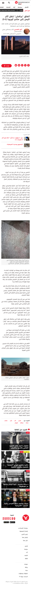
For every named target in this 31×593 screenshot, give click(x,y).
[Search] (9, 3)
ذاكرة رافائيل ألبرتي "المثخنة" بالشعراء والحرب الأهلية (17, 466)
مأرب (11, 420)
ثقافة (16, 429)
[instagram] (10, 518)
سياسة (20, 7)
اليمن (19, 420)
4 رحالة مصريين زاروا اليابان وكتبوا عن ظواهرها (15, 485)
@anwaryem (17, 31)
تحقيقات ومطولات (23, 573)
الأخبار (26, 7)
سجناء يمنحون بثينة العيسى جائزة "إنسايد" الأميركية (16, 505)
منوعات (26, 564)
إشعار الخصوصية (24, 531)
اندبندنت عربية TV (23, 577)
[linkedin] (7, 518)
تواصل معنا (25, 537)
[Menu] (3, 3)
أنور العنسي (18, 29)
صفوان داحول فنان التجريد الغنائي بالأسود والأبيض (18, 447)
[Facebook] (14, 518)
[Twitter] (12, 518)
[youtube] (9, 518)
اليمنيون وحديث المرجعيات (15, 144)
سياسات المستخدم (23, 528)
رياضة (26, 567)
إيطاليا (21, 423)
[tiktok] (5, 518)
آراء (14, 7)
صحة (26, 570)
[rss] (3, 518)
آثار (15, 420)
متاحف (5, 420)
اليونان (16, 423)
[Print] (16, 65)
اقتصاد (8, 7)
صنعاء (27, 423)
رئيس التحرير (25, 534)
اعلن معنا (25, 540)
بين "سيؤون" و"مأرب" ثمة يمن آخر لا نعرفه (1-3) (12, 139)
